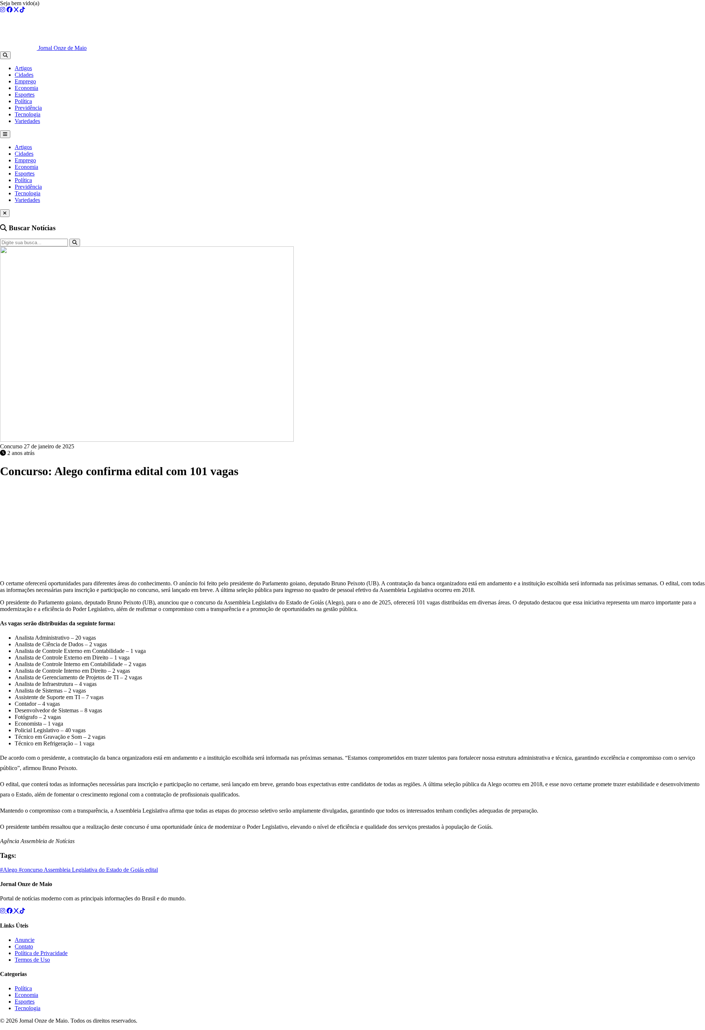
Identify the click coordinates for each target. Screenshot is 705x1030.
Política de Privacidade (41, 953)
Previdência (28, 108)
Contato (24, 946)
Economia (26, 88)
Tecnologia (27, 114)
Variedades (27, 121)
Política (23, 101)
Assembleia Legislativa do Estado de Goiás (94, 870)
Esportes (25, 94)
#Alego (9, 870)
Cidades (24, 75)
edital (151, 870)
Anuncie (25, 940)
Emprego (25, 81)
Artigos (23, 68)
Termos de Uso (32, 960)
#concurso (31, 870)
